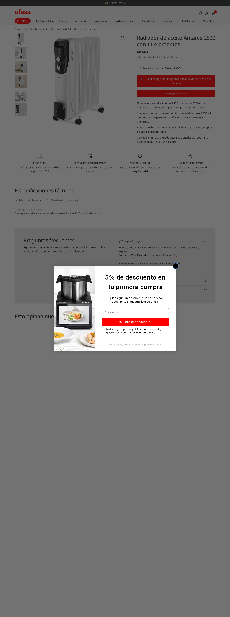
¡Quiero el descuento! (135, 322)
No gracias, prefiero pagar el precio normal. (135, 344)
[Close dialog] (175, 266)
